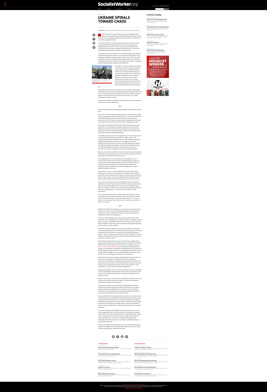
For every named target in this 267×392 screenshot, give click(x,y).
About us (129, 9)
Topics (99, 9)
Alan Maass (102, 14)
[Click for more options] (93, 48)
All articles (119, 9)
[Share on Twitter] (93, 36)
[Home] (124, 4)
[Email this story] (93, 44)
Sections (109, 9)
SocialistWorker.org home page (133, 388)
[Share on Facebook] (93, 40)
